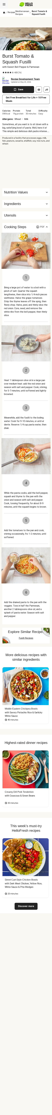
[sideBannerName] (26, 167)
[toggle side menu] (4, 4)
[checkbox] (3, 72)
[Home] (4, 13)
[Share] (47, 90)
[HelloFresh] (26, 4)
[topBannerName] (26, 22)
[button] (26, 204)
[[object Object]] (39, 90)
